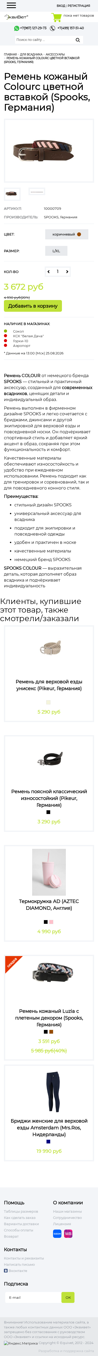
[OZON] (58, 1233)
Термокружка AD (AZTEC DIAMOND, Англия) (49, 905)
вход (61, 6)
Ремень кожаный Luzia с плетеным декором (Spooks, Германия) (49, 1017)
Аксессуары (55, 54)
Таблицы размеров (21, 1211)
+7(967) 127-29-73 (33, 28)
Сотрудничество (67, 1217)
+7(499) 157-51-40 (69, 28)
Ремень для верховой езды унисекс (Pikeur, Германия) (49, 685)
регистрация (79, 6)
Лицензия (62, 1224)
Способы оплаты (18, 1230)
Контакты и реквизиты (24, 1258)
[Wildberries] (69, 1233)
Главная (10, 54)
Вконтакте (18, 1271)
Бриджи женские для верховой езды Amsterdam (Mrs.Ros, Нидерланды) (49, 1127)
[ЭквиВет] (16, 16)
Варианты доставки (21, 1224)
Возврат (11, 1236)
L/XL (56, 251)
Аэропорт (21, 345)
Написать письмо (19, 1264)
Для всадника (31, 54)
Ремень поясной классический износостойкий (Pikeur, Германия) (49, 798)
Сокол (18, 331)
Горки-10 (20, 341)
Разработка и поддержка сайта (66, 1351)
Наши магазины (67, 1211)
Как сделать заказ (20, 1217)
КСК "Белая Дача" (28, 336)
